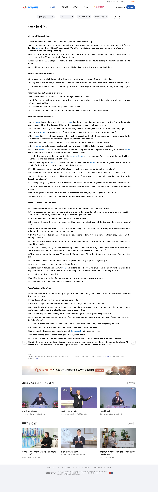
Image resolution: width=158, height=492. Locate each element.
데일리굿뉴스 (124, 2)
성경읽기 (53, 7)
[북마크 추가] (119, 17)
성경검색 (64, 7)
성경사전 (75, 7)
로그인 (108, 2)
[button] (46, 17)
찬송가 (86, 7)
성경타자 (101, 7)
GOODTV (115, 2)
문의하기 (132, 2)
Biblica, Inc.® (109, 356)
